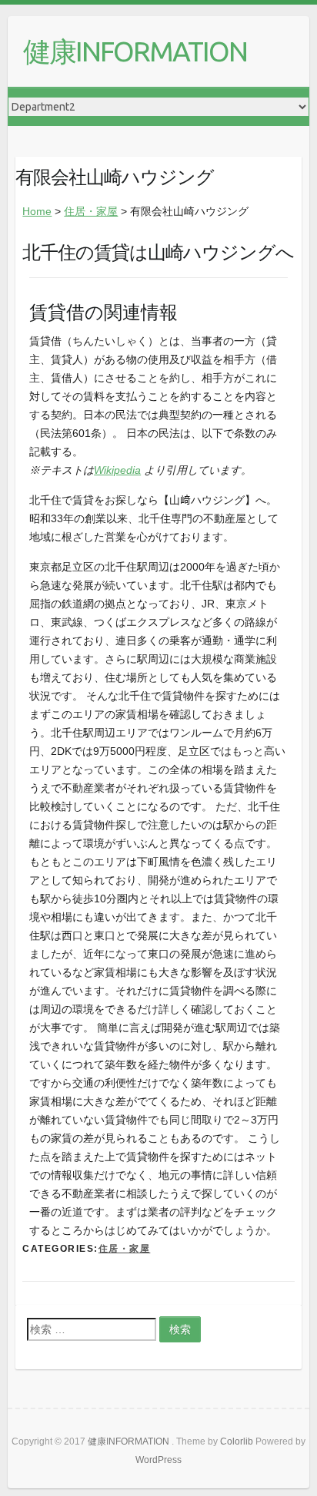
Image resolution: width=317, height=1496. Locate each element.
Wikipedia (117, 470)
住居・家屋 (91, 211)
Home (37, 211)
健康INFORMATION (135, 51)
